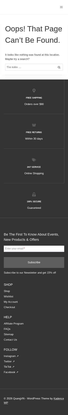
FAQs (7, 328)
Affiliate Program (14, 323)
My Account (11, 301)
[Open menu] (61, 7)
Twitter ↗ (9, 361)
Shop (7, 291)
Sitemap (8, 334)
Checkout (9, 307)
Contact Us (10, 339)
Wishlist (8, 296)
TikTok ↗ (9, 366)
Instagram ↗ (11, 356)
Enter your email (15, 248)
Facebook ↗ (11, 372)
